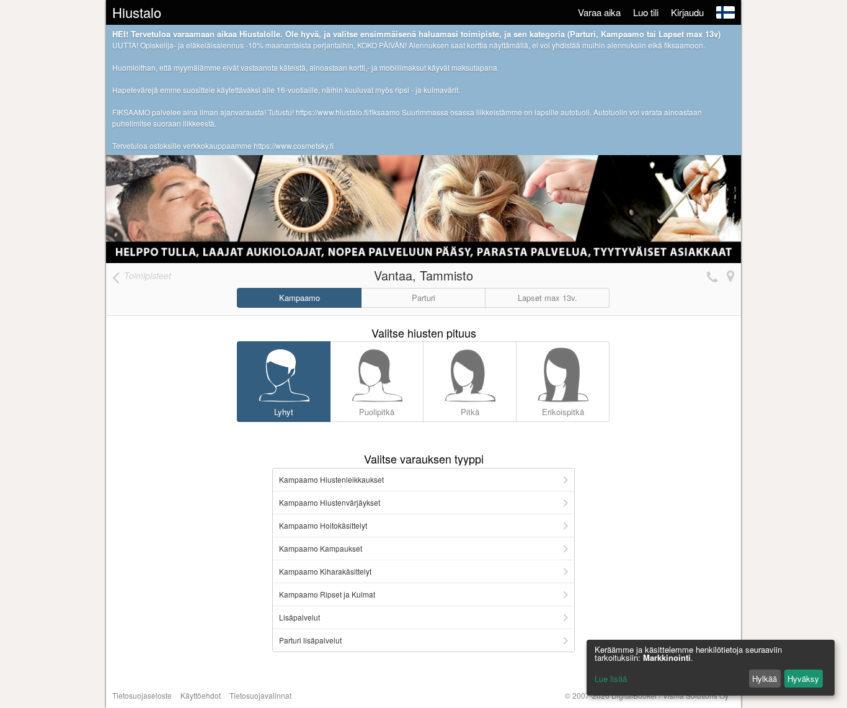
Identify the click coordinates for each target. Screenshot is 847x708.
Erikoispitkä (563, 412)
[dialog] (711, 668)
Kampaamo (299, 297)
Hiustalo (136, 12)
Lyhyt (283, 412)
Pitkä (470, 412)
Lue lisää (611, 678)
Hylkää (764, 678)
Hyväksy (803, 678)
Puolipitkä (376, 412)
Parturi (423, 297)
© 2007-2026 (647, 695)
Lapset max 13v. (547, 297)
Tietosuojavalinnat (260, 695)
